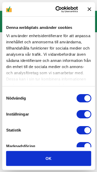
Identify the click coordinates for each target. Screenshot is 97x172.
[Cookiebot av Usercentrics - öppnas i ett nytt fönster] (58, 9)
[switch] (83, 114)
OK (48, 158)
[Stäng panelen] (89, 9)
